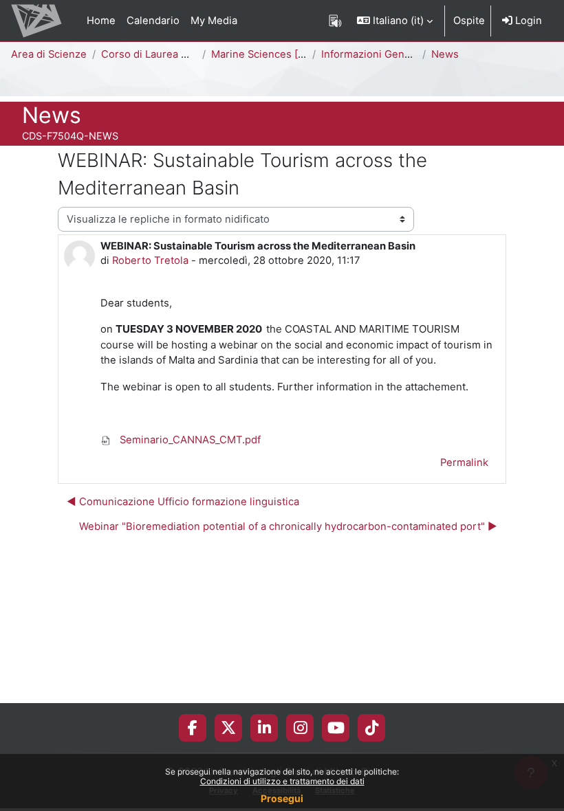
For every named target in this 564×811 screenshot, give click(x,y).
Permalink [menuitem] (464, 462)
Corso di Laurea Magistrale (166, 54)
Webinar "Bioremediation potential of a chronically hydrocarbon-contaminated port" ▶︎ (288, 526)
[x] (228, 727)
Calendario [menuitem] (153, 20)
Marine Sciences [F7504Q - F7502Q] (299, 54)
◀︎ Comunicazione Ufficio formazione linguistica (183, 502)
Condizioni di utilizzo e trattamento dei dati (282, 781)
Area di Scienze (49, 54)
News (445, 54)
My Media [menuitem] (214, 20)
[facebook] (192, 727)
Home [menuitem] (101, 20)
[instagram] (300, 727)
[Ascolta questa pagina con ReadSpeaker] (335, 20)
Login (527, 20)
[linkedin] (264, 727)
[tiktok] (371, 727)
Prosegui (282, 798)
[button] (395, 20)
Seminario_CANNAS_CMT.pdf (189, 440)
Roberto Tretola (150, 260)
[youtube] (336, 727)
